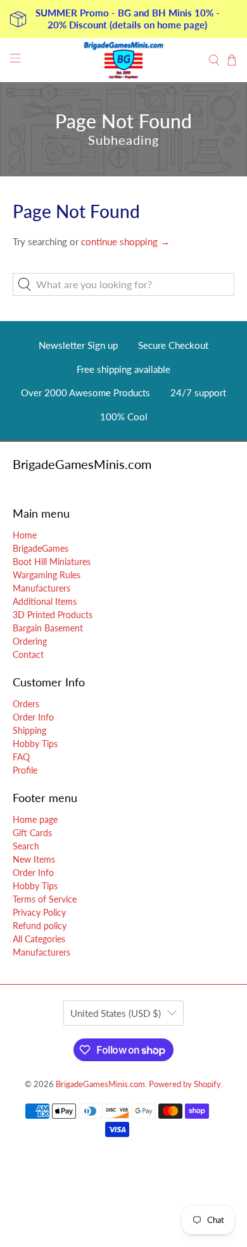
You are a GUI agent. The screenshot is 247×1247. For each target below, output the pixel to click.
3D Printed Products (52, 614)
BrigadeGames (40, 548)
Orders (26, 703)
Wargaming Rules (46, 574)
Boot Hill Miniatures (52, 561)
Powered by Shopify (185, 1084)
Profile (25, 770)
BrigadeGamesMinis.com (100, 1084)
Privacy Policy (39, 912)
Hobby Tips (35, 743)
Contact (28, 654)
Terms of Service (45, 899)
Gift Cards (32, 832)
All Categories (39, 939)
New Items (34, 859)
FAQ (21, 756)
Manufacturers (41, 588)
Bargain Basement (48, 628)
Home (25, 535)
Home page (35, 819)
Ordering (30, 641)
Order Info (33, 717)
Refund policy (39, 925)
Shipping (29, 730)
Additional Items (45, 601)
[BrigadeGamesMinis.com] (124, 60)
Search (26, 846)
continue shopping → (125, 241)
